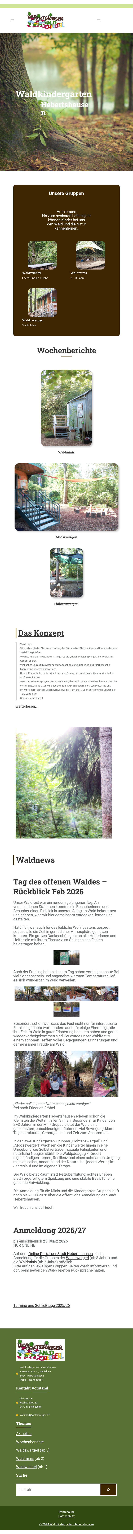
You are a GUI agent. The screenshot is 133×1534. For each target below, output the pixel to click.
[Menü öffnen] (12, 20)
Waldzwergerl (77, 1258)
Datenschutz (66, 1516)
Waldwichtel (26, 1467)
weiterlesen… (27, 706)
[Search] (108, 1489)
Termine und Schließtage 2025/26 (41, 1305)
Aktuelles (24, 1433)
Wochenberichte (30, 1442)
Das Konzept (41, 633)
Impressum (66, 1512)
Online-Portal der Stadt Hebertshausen (60, 1254)
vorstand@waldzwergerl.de (35, 1415)
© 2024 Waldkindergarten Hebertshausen (66, 1524)
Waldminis (28, 1262)
